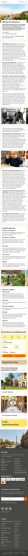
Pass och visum (17, 465)
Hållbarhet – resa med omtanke (6, 461)
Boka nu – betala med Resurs (6, 542)
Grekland (16, 537)
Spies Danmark (22, 552)
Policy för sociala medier (19, 470)
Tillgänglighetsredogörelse (20, 472)
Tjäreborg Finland (4, 553)
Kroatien (16, 544)
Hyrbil (2, 535)
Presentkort (4, 523)
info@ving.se (16, 553)
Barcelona (14, 43)
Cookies (4, 552)
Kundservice (17, 459)
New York (16, 539)
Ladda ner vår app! (5, 511)
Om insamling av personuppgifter (8, 502)
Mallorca (16, 530)
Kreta (15, 532)
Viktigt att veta (17, 461)
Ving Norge (17, 552)
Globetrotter (11, 553)
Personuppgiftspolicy (10, 552)
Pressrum (3, 467)
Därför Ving (3, 469)
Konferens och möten (6, 528)
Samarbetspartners (5, 532)
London (16, 528)
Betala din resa (4, 539)
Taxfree (2, 525)
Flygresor (16, 525)
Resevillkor (16, 463)
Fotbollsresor (4, 537)
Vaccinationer (17, 468)
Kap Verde (16, 546)
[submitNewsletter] (25, 499)
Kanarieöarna (17, 535)
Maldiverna (16, 541)
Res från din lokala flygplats (7, 521)
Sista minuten (17, 521)
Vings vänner (4, 545)
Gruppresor (3, 530)
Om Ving (3, 459)
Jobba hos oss (4, 464)
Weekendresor (17, 523)
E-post (2, 496)
